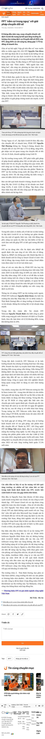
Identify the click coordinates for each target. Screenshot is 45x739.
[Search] (42, 8)
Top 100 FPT (39, 724)
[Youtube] (39, 706)
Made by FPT (20, 722)
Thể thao (28, 13)
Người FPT (19, 13)
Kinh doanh (9, 13)
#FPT (9, 658)
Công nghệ (14, 13)
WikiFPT (34, 724)
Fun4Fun (28, 719)
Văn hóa (24, 13)
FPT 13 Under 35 (42, 13)
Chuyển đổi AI (20, 717)
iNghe (38, 731)
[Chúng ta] (7, 8)
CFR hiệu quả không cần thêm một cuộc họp (17, 694)
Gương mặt (24, 717)
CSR (38, 733)
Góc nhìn (23, 727)
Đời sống (23, 722)
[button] (42, 682)
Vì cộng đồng (28, 723)
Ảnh (33, 718)
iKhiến (28, 716)
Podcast (34, 721)
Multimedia (35, 13)
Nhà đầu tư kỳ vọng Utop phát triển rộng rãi (18, 602)
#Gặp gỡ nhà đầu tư (22, 658)
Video (33, 715)
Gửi (22, 643)
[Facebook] (36, 706)
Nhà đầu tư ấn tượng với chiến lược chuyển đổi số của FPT (23, 605)
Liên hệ (5, 706)
